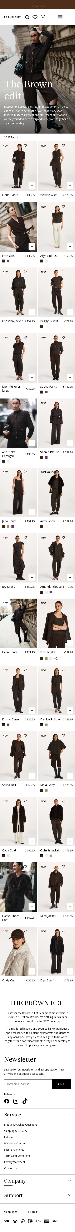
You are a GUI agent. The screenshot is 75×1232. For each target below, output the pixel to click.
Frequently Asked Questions (20, 1124)
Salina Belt (9, 785)
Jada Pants (9, 521)
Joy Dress (8, 587)
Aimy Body (47, 521)
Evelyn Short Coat (10, 918)
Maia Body (47, 785)
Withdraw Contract (15, 1143)
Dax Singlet (47, 652)
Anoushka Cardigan (8, 454)
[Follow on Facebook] (6, 1101)
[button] (3, 166)
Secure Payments (14, 1149)
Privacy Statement (14, 1162)
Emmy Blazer (11, 719)
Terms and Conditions (17, 1156)
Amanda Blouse (51, 587)
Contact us (10, 1168)
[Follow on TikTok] (25, 1101)
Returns (8, 1137)
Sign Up (61, 1084)
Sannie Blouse (49, 452)
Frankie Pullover (51, 719)
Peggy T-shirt (49, 321)
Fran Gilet (8, 256)
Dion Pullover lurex (11, 388)
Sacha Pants (48, 386)
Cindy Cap (8, 980)
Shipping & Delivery (15, 1131)
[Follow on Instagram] (15, 1101)
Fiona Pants (10, 195)
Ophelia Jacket (49, 850)
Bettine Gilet (48, 195)
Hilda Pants (9, 652)
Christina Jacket (12, 321)
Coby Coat (9, 850)
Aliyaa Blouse (49, 256)
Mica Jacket (48, 916)
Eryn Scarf (47, 980)
